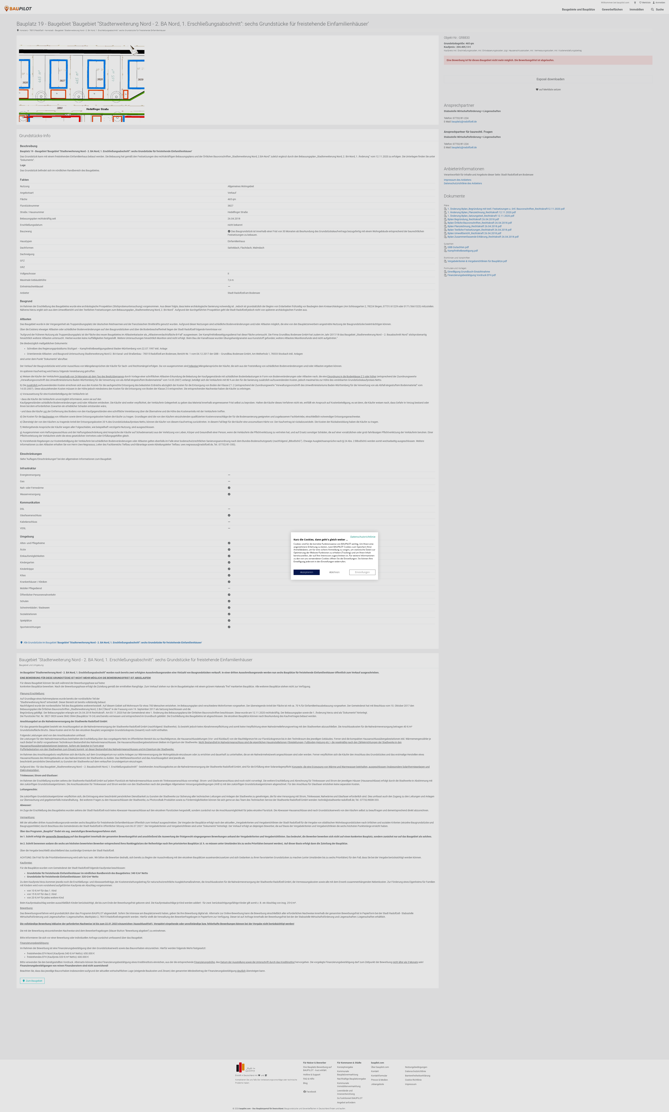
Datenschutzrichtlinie (362, 536)
